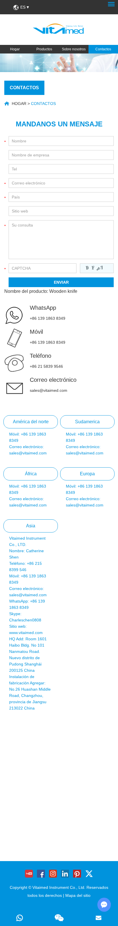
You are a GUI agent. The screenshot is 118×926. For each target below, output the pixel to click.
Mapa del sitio (78, 895)
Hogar (15, 49)
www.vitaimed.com (26, 632)
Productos (44, 49)
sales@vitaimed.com (48, 390)
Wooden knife (63, 291)
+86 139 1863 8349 (47, 318)
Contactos (103, 49)
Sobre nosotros (74, 49)
